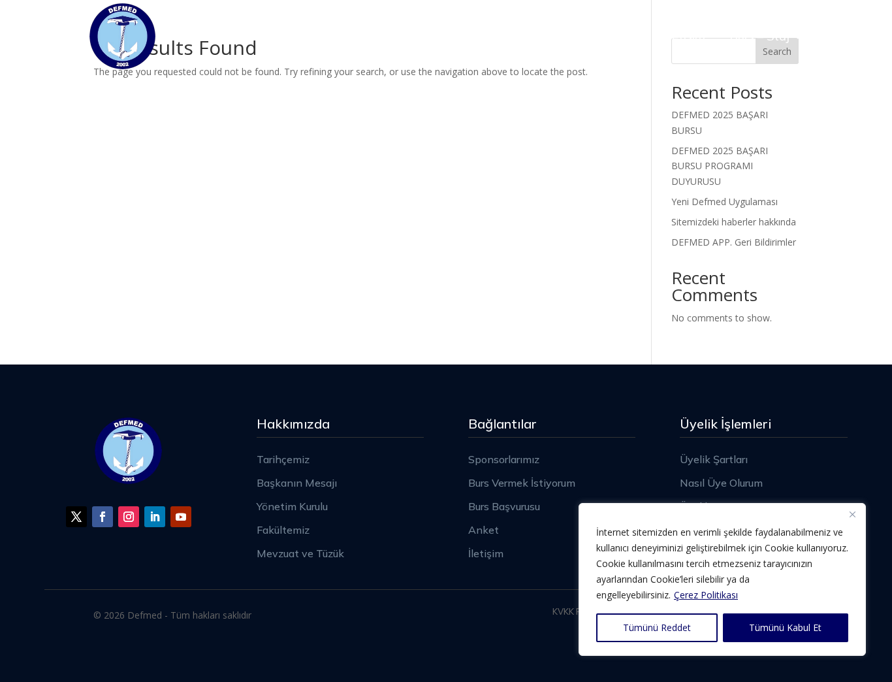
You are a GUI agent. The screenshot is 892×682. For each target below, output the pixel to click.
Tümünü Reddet (657, 627)
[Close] (852, 514)
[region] (722, 579)
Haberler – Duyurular (586, 36)
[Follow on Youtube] (180, 516)
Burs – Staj (759, 36)
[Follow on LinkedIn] (154, 516)
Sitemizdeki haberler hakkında (733, 222)
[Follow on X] (76, 516)
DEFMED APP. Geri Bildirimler (733, 242)
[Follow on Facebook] (102, 516)
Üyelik (490, 36)
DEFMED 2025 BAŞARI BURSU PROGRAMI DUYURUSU (719, 166)
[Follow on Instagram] (128, 516)
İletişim (685, 36)
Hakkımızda (302, 36)
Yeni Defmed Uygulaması (724, 201)
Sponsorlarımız (411, 36)
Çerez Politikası (706, 595)
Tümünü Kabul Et (785, 627)
